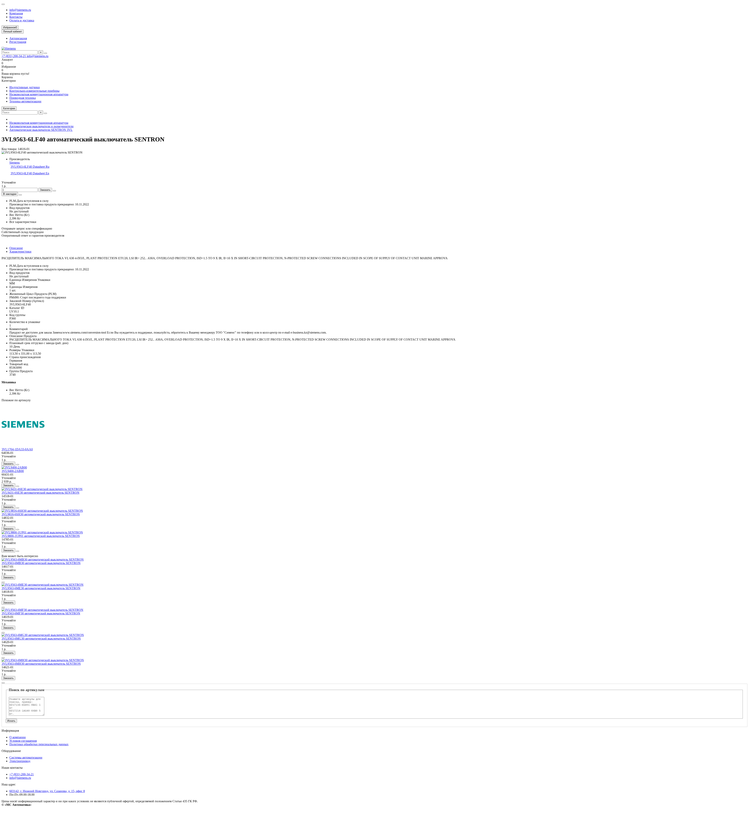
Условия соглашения (23, 740)
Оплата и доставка (21, 20)
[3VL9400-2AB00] (14, 467)
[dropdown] (3, 4)
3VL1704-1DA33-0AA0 (17, 449)
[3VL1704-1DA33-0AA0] (23, 445)
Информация (10, 730)
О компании (17, 737)
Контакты (15, 17)
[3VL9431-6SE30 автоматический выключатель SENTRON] (42, 489)
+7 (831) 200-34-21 (14, 56)
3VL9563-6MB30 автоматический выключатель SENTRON (41, 563)
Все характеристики (22, 222)
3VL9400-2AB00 (13, 471)
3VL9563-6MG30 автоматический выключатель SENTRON (41, 638)
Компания (16, 13)
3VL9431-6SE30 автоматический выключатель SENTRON (40, 492)
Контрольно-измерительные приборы (34, 90)
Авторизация (18, 38)
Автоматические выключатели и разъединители (41, 126)
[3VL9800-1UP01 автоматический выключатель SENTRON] (42, 532)
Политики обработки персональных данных (38, 744)
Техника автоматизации (25, 101)
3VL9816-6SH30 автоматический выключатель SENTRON (41, 514)
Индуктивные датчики (24, 87)
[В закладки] (17, 464)
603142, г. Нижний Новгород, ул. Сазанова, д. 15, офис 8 (47, 791)
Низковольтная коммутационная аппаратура (38, 94)
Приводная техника (22, 97)
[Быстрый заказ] (54, 190)
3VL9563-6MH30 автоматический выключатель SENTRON (41, 663)
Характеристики (20, 251)
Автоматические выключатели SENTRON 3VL (41, 129)
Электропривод (19, 761)
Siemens (14, 162)
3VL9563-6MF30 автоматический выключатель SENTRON (41, 613)
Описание (16, 248)
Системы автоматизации (25, 757)
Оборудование (11, 751)
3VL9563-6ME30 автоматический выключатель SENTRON (41, 588)
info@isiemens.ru (20, 10)
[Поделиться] (20, 194)
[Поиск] (45, 53)
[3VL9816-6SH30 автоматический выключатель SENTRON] (42, 510)
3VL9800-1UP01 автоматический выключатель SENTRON (41, 536)
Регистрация (17, 41)
